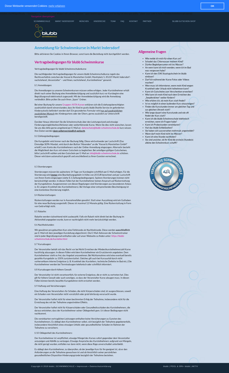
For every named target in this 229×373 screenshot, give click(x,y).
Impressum (82, 366)
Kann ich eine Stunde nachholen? (160, 136)
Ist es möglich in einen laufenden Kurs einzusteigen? (169, 103)
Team (113, 21)
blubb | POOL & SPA (173, 366)
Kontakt (133, 21)
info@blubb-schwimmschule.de (104, 153)
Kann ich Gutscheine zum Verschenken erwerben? (169, 91)
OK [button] (212, 6)
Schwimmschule (42, 21)
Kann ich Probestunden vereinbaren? (162, 124)
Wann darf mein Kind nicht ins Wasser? (163, 133)
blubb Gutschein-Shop (183, 21)
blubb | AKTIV (191, 366)
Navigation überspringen (42, 16)
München (84, 21)
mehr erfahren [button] (56, 6)
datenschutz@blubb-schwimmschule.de (100, 128)
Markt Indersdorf (64, 21)
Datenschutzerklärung (100, 366)
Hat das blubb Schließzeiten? (159, 127)
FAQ (122, 21)
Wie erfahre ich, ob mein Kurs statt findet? (165, 100)
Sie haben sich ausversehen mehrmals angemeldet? (169, 130)
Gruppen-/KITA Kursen (73, 104)
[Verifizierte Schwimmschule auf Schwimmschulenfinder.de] (166, 201)
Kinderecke (99, 21)
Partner (147, 21)
